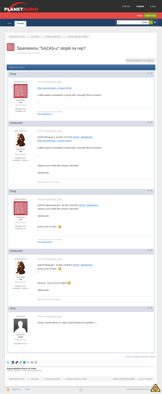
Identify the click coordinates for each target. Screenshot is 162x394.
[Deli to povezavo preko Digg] (13, 362)
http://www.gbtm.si (44, 114)
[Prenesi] (35, 362)
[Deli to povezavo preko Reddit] (20, 362)
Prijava (140, 15)
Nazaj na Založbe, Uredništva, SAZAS (140, 356)
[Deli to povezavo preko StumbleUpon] (24, 362)
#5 (149, 307)
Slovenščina (16, 389)
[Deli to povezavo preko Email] (28, 362)
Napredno (155, 22)
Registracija (150, 15)
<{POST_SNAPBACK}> (82, 137)
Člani (9, 23)
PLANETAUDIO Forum (17, 379)
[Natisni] (32, 362)
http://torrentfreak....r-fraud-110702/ (54, 88)
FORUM (140, 6)
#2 (149, 122)
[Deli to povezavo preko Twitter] (8, 362)
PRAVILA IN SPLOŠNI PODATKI (124, 379)
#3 (149, 190)
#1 (149, 73)
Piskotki (148, 387)
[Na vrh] (81, 389)
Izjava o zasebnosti (145, 379)
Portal (126, 6)
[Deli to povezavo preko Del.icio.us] (17, 362)
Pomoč (27, 389)
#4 (149, 250)
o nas (153, 6)
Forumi (20, 23)
